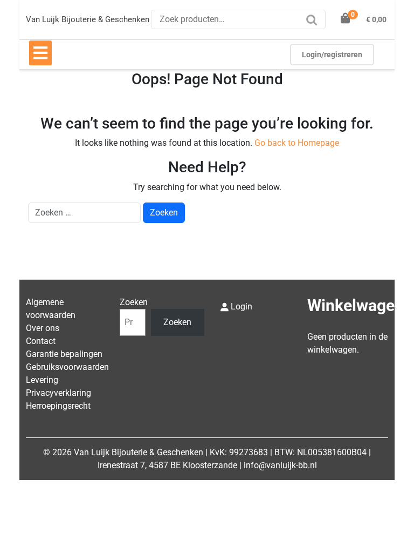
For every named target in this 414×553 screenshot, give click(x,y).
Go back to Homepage (296, 143)
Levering (42, 380)
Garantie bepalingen (64, 354)
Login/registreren (332, 54)
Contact (41, 341)
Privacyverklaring (58, 393)
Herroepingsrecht (58, 406)
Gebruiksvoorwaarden (67, 367)
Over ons (42, 328)
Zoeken (314, 23)
